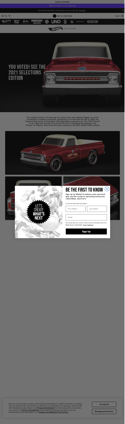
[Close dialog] (107, 189)
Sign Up (86, 231)
